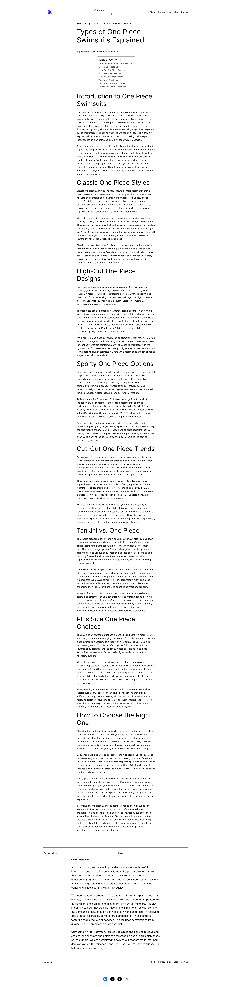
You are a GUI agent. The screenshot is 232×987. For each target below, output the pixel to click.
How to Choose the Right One (112, 86)
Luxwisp (48, 962)
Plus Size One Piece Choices (111, 83)
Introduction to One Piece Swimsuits (115, 63)
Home (80, 23)
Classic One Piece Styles (110, 67)
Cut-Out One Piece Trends (110, 77)
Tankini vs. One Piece (108, 80)
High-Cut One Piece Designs (111, 70)
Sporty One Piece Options (110, 73)
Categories (99, 10)
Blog (87, 23)
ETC (55, 853)
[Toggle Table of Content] (129, 60)
